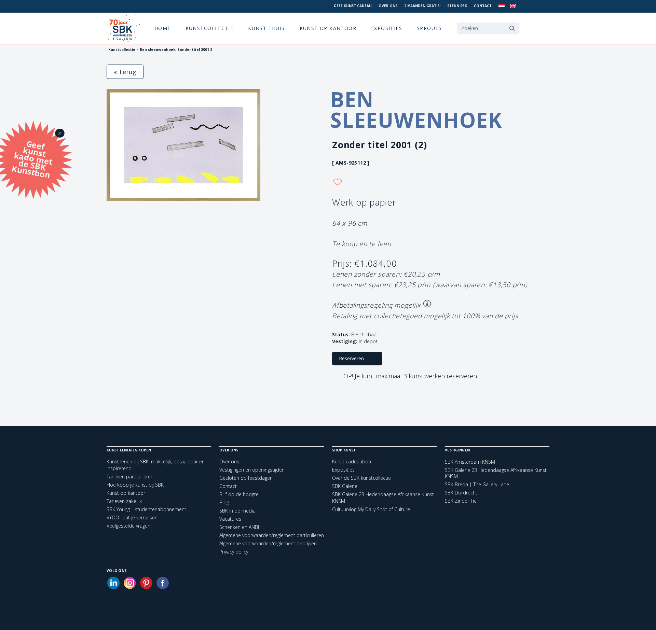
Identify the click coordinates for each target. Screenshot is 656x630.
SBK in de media (237, 510)
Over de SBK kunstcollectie (361, 478)
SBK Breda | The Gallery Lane (477, 484)
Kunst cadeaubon (351, 461)
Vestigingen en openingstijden (252, 469)
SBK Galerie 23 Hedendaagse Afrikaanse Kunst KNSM (496, 473)
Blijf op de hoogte (239, 494)
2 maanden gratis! (422, 5)
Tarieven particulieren (130, 476)
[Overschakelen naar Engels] (513, 6)
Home (162, 28)
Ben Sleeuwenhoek (416, 109)
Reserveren (351, 358)
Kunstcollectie (210, 28)
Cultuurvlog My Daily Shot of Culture (371, 509)
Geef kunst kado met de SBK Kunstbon (32, 158)
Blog (224, 502)
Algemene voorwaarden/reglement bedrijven (268, 543)
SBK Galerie (344, 486)
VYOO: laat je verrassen (132, 517)
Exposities (386, 28)
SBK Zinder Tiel (461, 501)
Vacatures (230, 519)
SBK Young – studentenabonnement (146, 509)
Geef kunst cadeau (353, 5)
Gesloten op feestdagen (246, 478)
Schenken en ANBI (239, 527)
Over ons (388, 5)
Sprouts (429, 28)
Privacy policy (233, 551)
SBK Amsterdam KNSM (470, 462)
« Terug (125, 72)
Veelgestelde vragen (128, 525)
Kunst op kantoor (328, 28)
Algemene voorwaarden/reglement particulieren (271, 535)
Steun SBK (457, 5)
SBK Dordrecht (461, 493)
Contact (483, 5)
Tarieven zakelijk (124, 501)
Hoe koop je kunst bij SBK (135, 484)
